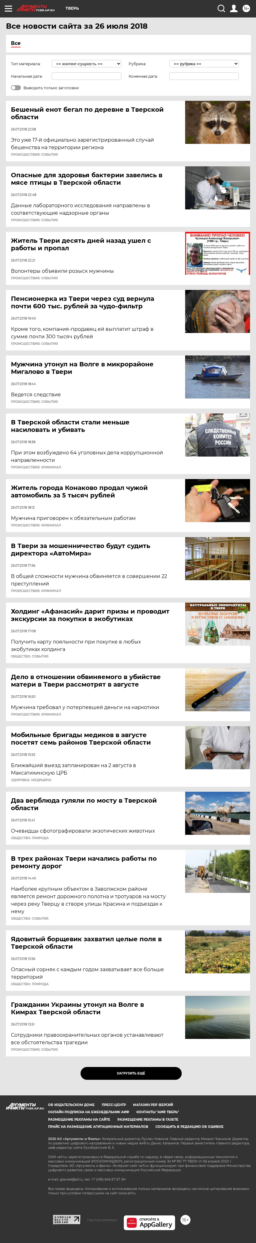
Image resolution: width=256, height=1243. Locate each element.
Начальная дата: (27, 76)
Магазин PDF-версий (153, 1105)
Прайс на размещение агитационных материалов (98, 1127)
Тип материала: (26, 63)
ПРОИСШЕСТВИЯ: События (34, 154)
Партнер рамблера (102, 1220)
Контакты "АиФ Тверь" (157, 1112)
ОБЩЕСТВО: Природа (30, 838)
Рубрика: (137, 63)
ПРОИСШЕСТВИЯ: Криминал (36, 467)
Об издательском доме (71, 1105)
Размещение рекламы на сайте (79, 1120)
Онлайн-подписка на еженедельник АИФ (88, 1112)
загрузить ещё (131, 1073)
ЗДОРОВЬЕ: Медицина (31, 780)
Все (16, 43)
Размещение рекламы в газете (147, 1120)
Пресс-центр (114, 1105)
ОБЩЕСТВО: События (29, 656)
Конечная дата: (143, 76)
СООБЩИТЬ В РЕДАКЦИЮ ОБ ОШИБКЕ (189, 1127)
